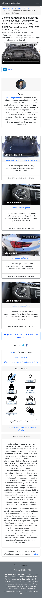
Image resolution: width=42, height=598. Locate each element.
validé (9, 69)
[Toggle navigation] (37, 3)
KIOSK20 (34, 554)
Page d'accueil (8, 8)
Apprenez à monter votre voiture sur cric (21, 160)
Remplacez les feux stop (21, 258)
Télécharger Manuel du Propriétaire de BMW (21, 362)
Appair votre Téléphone (21, 208)
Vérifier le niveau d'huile (21, 306)
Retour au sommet (21, 565)
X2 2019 (26, 8)
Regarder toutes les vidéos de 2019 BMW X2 (21, 336)
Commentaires (21, 357)
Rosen (11, 352)
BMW (19, 8)
